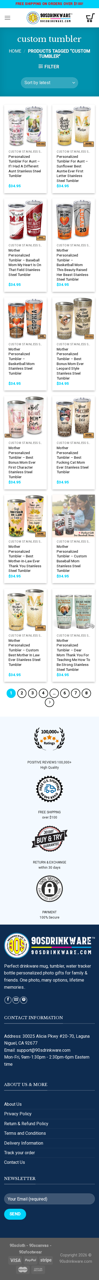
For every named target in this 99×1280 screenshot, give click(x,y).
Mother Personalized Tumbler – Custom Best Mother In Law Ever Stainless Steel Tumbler (24, 652)
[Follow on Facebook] (8, 1000)
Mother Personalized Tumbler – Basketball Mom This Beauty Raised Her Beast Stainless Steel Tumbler (72, 264)
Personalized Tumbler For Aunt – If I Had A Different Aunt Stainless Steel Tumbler (25, 166)
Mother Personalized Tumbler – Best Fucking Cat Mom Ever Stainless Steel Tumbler (73, 460)
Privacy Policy (18, 1113)
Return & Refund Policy (26, 1123)
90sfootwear (30, 1252)
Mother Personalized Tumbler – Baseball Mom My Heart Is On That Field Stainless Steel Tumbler (25, 262)
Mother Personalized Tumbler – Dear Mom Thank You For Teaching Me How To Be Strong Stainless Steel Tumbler (73, 655)
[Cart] (90, 18)
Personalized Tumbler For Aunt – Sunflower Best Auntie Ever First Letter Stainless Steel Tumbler (72, 168)
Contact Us (14, 1162)
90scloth (17, 1245)
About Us (13, 1104)
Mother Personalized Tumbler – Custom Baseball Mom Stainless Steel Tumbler (72, 558)
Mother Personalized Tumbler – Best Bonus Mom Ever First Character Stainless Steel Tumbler (22, 462)
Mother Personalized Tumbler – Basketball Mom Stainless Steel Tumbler (22, 361)
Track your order (19, 1152)
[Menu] (7, 17)
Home (15, 51)
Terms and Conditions (25, 1133)
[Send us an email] (16, 1000)
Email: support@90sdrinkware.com (37, 1050)
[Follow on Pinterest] (23, 1000)
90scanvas (39, 1245)
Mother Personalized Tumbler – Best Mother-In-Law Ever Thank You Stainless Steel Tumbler (25, 558)
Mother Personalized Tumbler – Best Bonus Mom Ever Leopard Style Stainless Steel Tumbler (70, 363)
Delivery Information (23, 1143)
